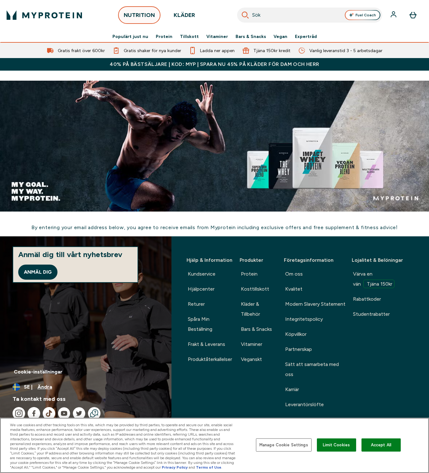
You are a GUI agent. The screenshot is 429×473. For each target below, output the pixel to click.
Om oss (294, 274)
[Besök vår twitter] (79, 413)
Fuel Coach (366, 15)
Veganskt (251, 359)
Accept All (381, 445)
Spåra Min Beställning (200, 324)
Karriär (292, 389)
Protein (164, 36)
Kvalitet (293, 289)
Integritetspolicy (304, 319)
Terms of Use (208, 467)
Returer (196, 304)
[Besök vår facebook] (34, 413)
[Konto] (394, 15)
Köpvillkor (296, 334)
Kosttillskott (255, 289)
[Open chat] (94, 413)
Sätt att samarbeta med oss (312, 369)
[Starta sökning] (245, 15)
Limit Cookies (336, 445)
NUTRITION (139, 15)
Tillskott (189, 36)
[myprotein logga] (44, 15)
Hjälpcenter (201, 289)
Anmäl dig (38, 272)
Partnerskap (298, 349)
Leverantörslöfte (304, 404)
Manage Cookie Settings (283, 445)
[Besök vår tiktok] (49, 413)
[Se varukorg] (413, 15)
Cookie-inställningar (38, 371)
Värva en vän (372, 279)
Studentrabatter (371, 314)
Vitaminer (217, 36)
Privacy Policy (175, 467)
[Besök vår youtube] (64, 413)
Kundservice (201, 274)
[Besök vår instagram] (19, 413)
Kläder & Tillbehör (250, 309)
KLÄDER (184, 15)
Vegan (280, 36)
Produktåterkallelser (210, 359)
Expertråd (306, 36)
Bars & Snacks (251, 36)
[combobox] (309, 15)
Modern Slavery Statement (315, 304)
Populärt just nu (130, 36)
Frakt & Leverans (206, 344)
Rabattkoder (367, 299)
